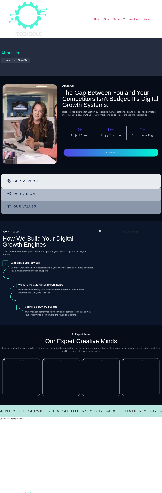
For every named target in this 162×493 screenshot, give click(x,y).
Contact (147, 19)
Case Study (134, 19)
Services (117, 19)
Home (97, 19)
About (107, 19)
